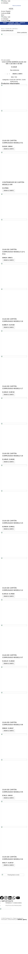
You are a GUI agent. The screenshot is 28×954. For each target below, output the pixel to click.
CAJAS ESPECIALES (7, 30)
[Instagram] (6, 898)
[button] (8, 148)
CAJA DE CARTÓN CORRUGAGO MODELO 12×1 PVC (13, 252)
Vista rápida (3, 137)
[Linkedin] (10, 898)
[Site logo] (6, 2)
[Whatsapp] (14, 898)
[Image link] (13, 884)
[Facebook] (2, 898)
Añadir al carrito (17, 73)
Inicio (2, 28)
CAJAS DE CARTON (11, 28)
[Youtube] (18, 898)
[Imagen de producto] (14, 122)
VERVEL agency (22, 919)
